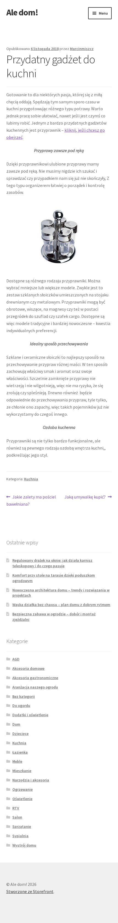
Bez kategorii (23, 696)
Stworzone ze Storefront (30, 891)
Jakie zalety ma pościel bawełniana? (31, 500)
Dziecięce (20, 733)
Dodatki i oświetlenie (30, 714)
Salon (17, 817)
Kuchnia (31, 478)
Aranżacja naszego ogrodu (35, 687)
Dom (16, 724)
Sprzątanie (21, 826)
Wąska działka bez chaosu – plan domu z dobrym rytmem (61, 604)
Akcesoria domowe (28, 668)
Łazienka (20, 752)
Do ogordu (21, 705)
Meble (17, 761)
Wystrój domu (24, 845)
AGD (15, 659)
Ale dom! (22, 12)
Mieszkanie (21, 770)
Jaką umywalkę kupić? (85, 497)
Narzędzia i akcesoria (30, 780)
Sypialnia (20, 835)
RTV (15, 808)
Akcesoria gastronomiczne (35, 677)
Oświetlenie (22, 798)
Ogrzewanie (22, 789)
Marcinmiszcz (82, 48)
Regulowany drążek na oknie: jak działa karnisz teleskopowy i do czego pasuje (52, 563)
